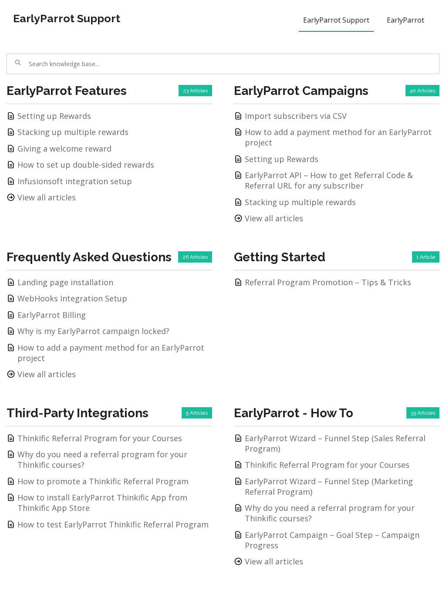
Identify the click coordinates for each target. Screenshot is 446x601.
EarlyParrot (405, 20)
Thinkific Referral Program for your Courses (99, 438)
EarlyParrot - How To (293, 413)
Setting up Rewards (54, 116)
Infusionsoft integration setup (74, 181)
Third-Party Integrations (78, 413)
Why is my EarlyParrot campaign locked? (93, 331)
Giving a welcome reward (64, 148)
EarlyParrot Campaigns (301, 91)
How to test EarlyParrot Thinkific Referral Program (113, 524)
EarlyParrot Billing (51, 315)
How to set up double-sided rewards (85, 164)
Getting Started (279, 257)
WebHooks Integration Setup (72, 298)
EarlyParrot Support (66, 18)
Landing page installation (65, 282)
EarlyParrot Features (67, 91)
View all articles (46, 197)
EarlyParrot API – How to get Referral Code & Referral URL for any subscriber (329, 180)
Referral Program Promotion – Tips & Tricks (328, 282)
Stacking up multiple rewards (72, 132)
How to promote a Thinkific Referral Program (103, 481)
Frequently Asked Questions (89, 257)
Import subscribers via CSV (296, 116)
